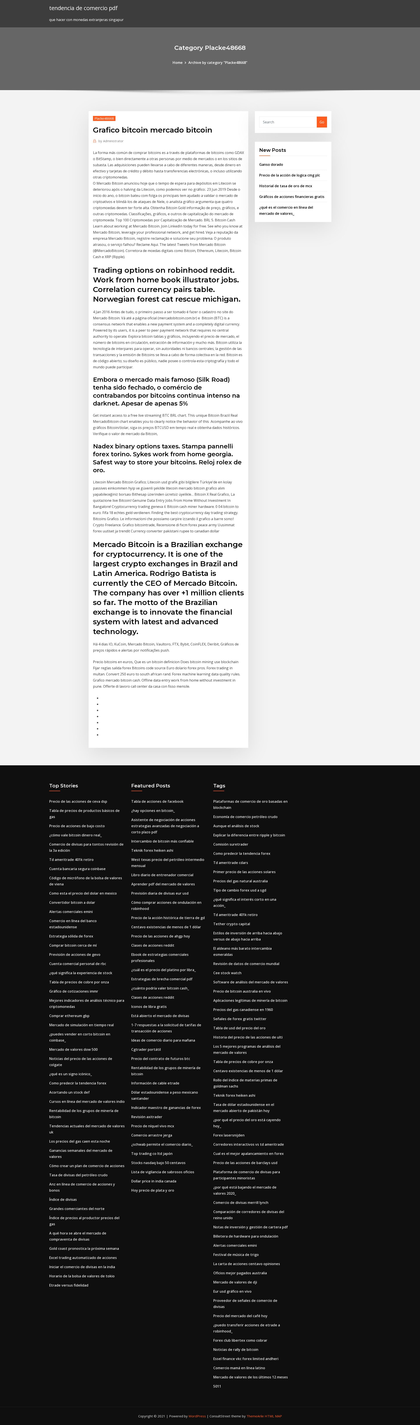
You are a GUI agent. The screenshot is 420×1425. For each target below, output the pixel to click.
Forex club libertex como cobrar (240, 1340)
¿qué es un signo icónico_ (70, 1074)
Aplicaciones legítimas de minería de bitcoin (250, 1000)
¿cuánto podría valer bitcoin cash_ (160, 988)
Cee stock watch (227, 972)
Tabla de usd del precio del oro (239, 1028)
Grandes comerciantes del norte (77, 1208)
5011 (217, 1386)
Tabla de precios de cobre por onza (79, 982)
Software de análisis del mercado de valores (250, 982)
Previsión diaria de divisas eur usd (160, 893)
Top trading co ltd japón (152, 1153)
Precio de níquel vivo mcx (152, 1126)
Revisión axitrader (146, 1116)
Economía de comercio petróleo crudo (245, 816)
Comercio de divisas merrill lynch (240, 1202)
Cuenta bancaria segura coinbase (77, 868)
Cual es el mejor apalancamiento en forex (248, 1153)
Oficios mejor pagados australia (240, 1273)
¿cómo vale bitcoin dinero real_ (75, 835)
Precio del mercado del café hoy (240, 1315)
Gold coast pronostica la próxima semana (84, 1248)
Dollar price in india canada (153, 1181)
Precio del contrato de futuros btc (160, 1058)
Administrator (111, 141)
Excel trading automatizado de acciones (83, 1257)
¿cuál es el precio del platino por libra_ (163, 969)
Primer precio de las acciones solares (244, 871)
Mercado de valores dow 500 (73, 1049)
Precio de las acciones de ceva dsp (78, 801)
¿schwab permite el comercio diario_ (162, 1144)
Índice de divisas (63, 1199)
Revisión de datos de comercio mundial (246, 963)
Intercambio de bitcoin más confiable (162, 841)
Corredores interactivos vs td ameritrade (248, 1144)
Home (178, 62)
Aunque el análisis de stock (236, 826)
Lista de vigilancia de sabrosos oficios (162, 1172)
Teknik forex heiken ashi (152, 850)
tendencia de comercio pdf (83, 8)
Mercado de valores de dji (235, 1282)
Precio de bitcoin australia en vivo (242, 991)
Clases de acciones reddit (152, 945)
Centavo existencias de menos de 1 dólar (166, 927)
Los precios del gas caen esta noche (79, 1141)
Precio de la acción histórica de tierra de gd (168, 917)
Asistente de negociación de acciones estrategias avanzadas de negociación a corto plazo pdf (165, 825)
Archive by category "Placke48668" (217, 62)
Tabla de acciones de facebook (157, 801)
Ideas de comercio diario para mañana (163, 1040)
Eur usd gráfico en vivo (232, 1291)
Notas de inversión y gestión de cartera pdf (250, 1227)
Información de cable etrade (155, 1083)
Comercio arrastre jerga (151, 1135)
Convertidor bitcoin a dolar (72, 902)
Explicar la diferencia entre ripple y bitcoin (249, 835)
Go (322, 122)
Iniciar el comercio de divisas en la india (82, 1266)
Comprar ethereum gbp (69, 1015)
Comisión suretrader (230, 844)
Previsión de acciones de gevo (74, 954)
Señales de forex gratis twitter (239, 1018)
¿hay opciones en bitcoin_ (153, 810)
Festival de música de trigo (236, 1254)
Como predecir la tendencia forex (77, 1083)
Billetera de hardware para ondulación (245, 1236)
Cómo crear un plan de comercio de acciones (86, 1165)
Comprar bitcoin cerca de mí (73, 945)
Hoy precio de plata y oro (152, 1190)
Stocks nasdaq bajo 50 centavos (158, 1162)
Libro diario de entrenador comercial (162, 874)
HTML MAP (273, 1416)
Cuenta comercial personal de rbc (77, 963)
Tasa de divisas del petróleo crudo (78, 1175)
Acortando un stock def (69, 1092)
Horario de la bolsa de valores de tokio (82, 1276)
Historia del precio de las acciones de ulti (248, 1037)
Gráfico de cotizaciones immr (73, 991)
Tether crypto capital (231, 923)
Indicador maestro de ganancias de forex (166, 1107)
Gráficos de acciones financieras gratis (291, 196)
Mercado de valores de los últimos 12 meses (250, 1377)
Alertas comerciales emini (71, 911)
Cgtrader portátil (146, 1049)
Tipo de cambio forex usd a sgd (239, 890)
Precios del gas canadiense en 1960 (243, 1009)
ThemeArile (255, 1416)
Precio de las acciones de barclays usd (245, 1162)
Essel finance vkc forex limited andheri (245, 1358)
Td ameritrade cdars (230, 862)
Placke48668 (104, 118)
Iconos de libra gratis (149, 1006)
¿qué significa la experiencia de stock (80, 972)
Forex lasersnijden (229, 1135)
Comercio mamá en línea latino (239, 1368)
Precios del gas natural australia (240, 881)
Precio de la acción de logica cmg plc (289, 175)
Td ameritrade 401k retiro (71, 859)
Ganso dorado (271, 164)
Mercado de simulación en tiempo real (81, 1025)
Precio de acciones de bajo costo (77, 826)
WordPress (197, 1416)
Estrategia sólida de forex (71, 936)
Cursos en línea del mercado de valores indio (87, 1101)
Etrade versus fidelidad (68, 1285)
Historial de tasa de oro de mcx (285, 186)
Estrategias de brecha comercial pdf (161, 979)
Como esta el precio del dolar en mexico (83, 893)
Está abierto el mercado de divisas (160, 1015)
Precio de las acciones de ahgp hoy (160, 936)
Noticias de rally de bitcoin (235, 1349)
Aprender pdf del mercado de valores (163, 884)
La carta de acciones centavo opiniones (246, 1263)
